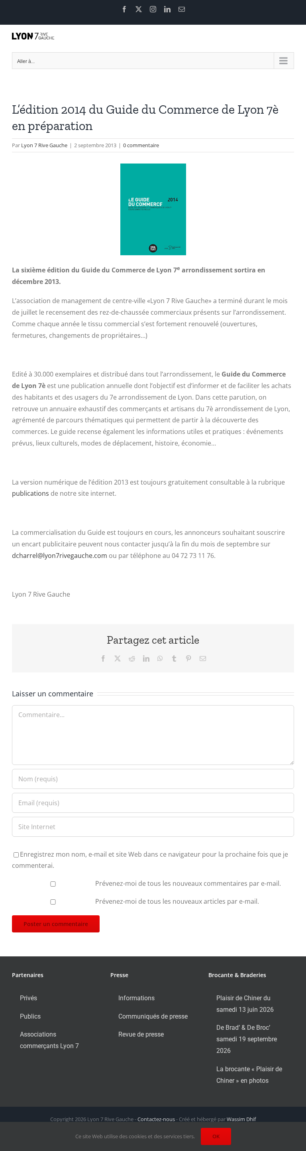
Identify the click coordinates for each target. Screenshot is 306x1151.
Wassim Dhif (241, 1119)
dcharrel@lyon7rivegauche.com (59, 555)
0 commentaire (141, 145)
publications (30, 493)
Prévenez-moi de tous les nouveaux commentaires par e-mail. (188, 883)
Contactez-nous (156, 1119)
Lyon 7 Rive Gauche (44, 145)
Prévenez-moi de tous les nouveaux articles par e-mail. (177, 901)
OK (216, 1136)
